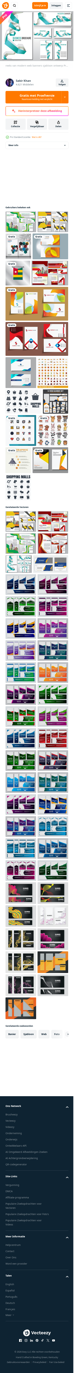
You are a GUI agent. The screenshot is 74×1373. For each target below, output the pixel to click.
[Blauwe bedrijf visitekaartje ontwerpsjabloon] (21, 398)
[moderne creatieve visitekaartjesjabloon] (23, 272)
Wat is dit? (36, 137)
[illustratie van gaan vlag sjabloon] (55, 271)
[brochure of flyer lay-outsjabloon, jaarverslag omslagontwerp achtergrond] (50, 245)
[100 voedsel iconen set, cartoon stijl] (21, 430)
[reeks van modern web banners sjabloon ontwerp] (21, 220)
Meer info (13, 143)
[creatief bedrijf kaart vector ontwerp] (36, 329)
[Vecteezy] (5, 5)
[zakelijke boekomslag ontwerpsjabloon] (23, 550)
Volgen (62, 84)
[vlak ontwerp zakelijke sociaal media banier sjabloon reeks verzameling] (23, 698)
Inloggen (56, 5)
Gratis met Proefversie (37, 97)
